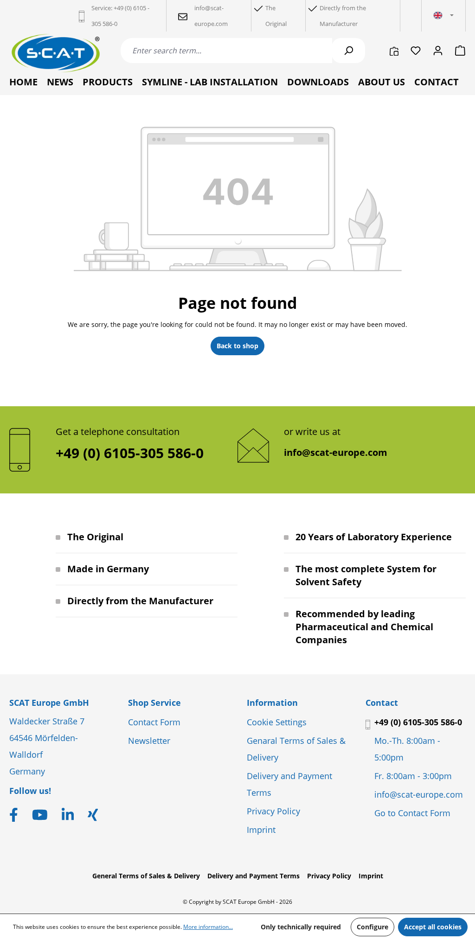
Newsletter (149, 740)
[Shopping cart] (457, 50)
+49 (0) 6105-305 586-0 (418, 722)
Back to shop (237, 345)
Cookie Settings (277, 722)
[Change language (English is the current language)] (443, 16)
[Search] (348, 50)
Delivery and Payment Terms (253, 875)
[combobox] (226, 50)
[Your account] (438, 50)
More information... (208, 927)
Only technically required (301, 926)
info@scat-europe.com (335, 452)
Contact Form (154, 722)
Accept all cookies (433, 926)
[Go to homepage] (55, 53)
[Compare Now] (394, 50)
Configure (372, 926)
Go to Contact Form (412, 813)
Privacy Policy (273, 811)
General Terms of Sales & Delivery (146, 875)
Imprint (261, 829)
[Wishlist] (415, 50)
